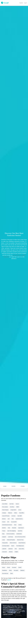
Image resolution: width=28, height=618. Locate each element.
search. (9, 580)
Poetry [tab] (13, 486)
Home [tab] (4, 486)
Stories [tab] (23, 486)
